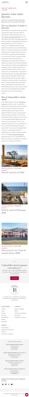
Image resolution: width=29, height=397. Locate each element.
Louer (3, 311)
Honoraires (17, 315)
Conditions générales (20, 313)
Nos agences (5, 317)
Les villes (4, 315)
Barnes (3, 319)
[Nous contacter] (26, 394)
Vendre (3, 313)
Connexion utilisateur (7, 334)
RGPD (16, 311)
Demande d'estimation (7, 329)
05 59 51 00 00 (14, 349)
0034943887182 (14, 373)
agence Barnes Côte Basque (16, 134)
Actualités (4, 321)
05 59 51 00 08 (14, 357)
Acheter (3, 309)
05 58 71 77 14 (14, 365)
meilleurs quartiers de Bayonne (12, 37)
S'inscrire (14, 278)
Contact (3, 332)
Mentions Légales (19, 309)
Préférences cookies (20, 317)
